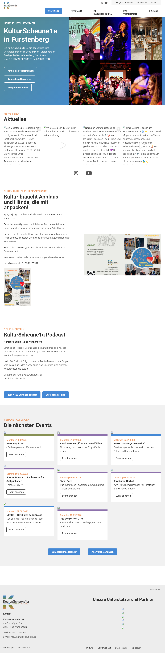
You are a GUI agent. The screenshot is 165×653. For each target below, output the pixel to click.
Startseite (53, 11)
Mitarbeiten (142, 2)
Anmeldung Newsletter (20, 79)
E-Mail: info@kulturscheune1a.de (19, 636)
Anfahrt (153, 2)
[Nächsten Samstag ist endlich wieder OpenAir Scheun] (102, 145)
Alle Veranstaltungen (103, 552)
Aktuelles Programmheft (21, 70)
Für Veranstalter (130, 12)
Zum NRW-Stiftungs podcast (22, 394)
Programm (76, 11)
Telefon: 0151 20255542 (15, 632)
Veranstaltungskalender (64, 552)
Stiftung (89, 648)
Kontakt (153, 11)
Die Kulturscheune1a (102, 12)
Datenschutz (121, 648)
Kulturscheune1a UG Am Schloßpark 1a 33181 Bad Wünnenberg (15, 623)
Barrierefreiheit (104, 648)
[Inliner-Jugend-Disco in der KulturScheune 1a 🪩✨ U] (142, 145)
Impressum (136, 648)
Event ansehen (16, 454)
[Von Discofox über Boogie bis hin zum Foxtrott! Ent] (23, 145)
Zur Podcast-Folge (55, 394)
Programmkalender (124, 2)
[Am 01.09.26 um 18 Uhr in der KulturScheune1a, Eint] (63, 145)
